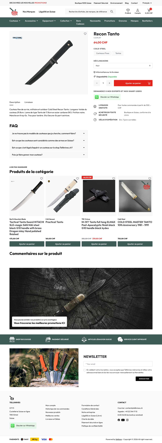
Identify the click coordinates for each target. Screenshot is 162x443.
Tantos (118, 53)
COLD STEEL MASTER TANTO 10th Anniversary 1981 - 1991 (135, 223)
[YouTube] (123, 420)
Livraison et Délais (53, 419)
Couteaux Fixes (102, 53)
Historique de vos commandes (57, 409)
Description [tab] (14, 102)
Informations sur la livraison (107, 72)
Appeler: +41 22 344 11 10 (127, 411)
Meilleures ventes (52, 416)
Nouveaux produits (53, 412)
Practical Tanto (54, 222)
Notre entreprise (88, 412)
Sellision (119, 439)
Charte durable (88, 419)
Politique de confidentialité (92, 426)
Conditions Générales (90, 409)
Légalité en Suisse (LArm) (92, 416)
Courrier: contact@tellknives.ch (130, 408)
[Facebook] (119, 420)
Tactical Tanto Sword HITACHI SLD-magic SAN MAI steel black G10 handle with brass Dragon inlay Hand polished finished (26, 228)
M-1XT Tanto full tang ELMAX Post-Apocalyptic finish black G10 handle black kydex (98, 225)
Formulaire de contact (90, 405)
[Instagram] (127, 420)
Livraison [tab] (29, 102)
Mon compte (51, 405)
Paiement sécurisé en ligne (92, 422)
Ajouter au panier (133, 83)
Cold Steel (100, 49)
